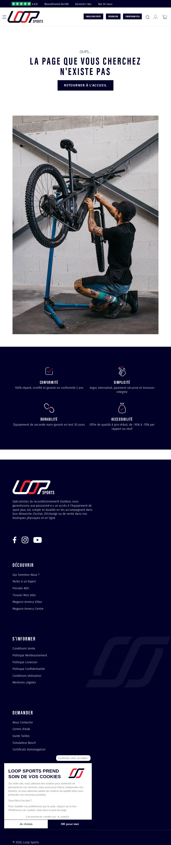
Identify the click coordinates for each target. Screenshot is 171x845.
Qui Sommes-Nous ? (26, 574)
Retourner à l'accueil (85, 85)
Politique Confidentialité (29, 669)
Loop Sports (31, 842)
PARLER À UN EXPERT (93, 16)
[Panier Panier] (164, 17)
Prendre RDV (21, 588)
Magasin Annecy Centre (28, 608)
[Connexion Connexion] (155, 17)
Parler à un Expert (24, 581)
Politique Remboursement (30, 655)
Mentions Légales (24, 682)
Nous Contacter (23, 722)
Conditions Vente (24, 648)
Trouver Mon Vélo (24, 595)
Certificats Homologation (29, 749)
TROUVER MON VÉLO (132, 16)
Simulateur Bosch (24, 742)
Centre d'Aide (21, 729)
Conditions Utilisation (27, 675)
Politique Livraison (25, 662)
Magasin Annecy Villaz (27, 601)
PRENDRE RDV (113, 16)
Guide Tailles (21, 736)
